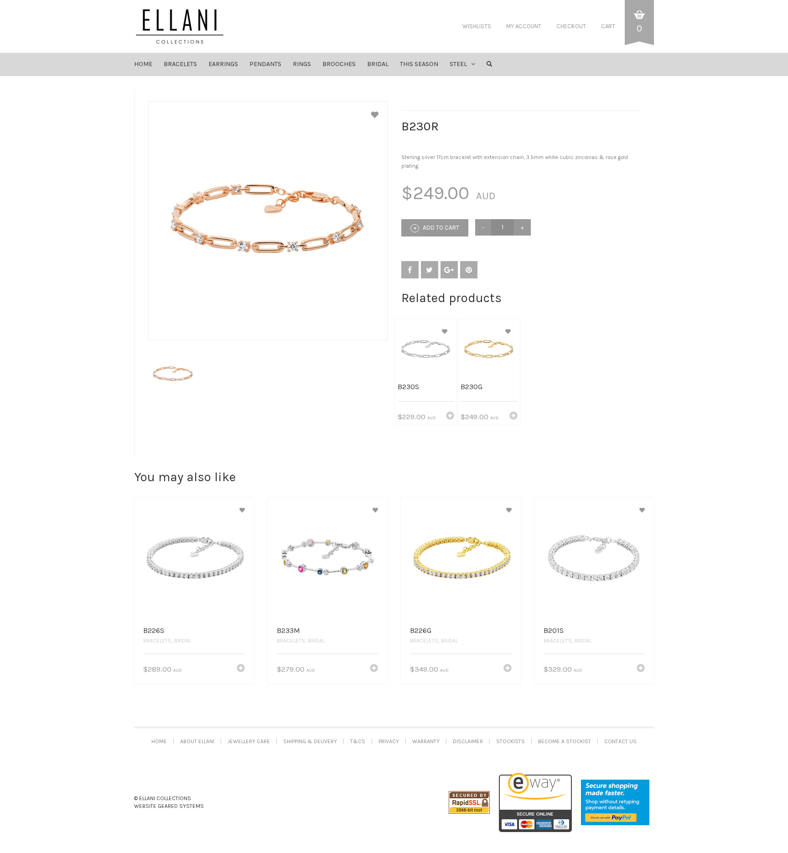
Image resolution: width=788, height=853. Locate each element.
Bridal (182, 640)
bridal (378, 64)
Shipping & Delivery (310, 741)
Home (143, 64)
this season (419, 64)
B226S (153, 630)
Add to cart (440, 227)
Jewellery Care (249, 741)
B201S (554, 630)
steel (458, 64)
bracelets (180, 64)
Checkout (571, 26)
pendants (265, 64)
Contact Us (620, 741)
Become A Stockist (564, 741)
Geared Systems (181, 806)
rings (302, 64)
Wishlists (476, 26)
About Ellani (197, 741)
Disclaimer (468, 741)
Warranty (426, 741)
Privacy (388, 741)
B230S (408, 386)
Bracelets (157, 640)
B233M (288, 630)
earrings (223, 64)
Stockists (510, 741)
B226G (420, 630)
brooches (339, 64)
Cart (608, 26)
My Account (523, 26)
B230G (471, 386)
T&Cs (357, 741)
